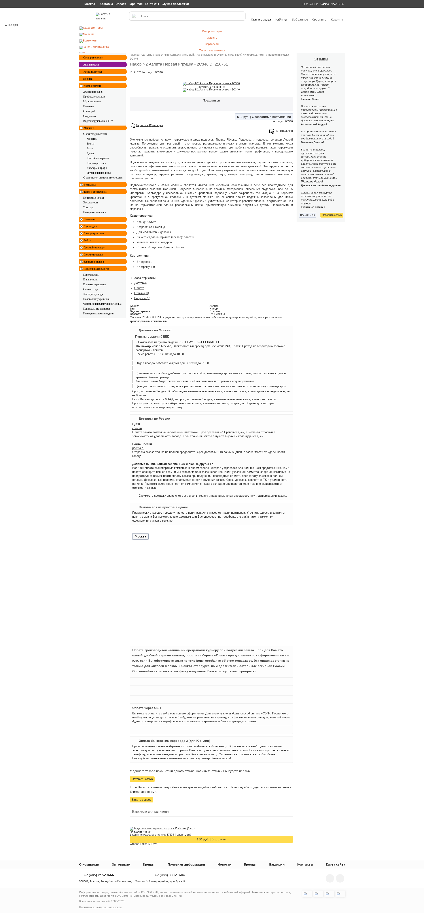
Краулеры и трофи (97, 167)
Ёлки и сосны (90, 279)
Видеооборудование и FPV (98, 120)
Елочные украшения (94, 284)
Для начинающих (92, 91)
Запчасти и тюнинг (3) (211, 87)
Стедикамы (89, 116)
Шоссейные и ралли (98, 158)
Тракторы (88, 207)
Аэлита (214, 306)
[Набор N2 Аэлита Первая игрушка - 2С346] (211, 83)
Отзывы (141, 293)
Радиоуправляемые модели (98, 313)
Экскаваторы (90, 202)
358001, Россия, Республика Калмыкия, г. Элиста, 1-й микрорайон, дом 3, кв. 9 (132, 881)
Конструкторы (91, 274)
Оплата (139, 288)
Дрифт (90, 153)
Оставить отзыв (142, 779)
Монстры (92, 138)
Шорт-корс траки (96, 163)
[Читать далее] (312, 181)
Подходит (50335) (141, 832)
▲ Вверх (11, 24)
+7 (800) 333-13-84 (169, 875)
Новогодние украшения (96, 299)
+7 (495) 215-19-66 (98, 875)
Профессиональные (94, 96)
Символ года (90, 289)
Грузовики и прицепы (99, 172)
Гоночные (88, 106)
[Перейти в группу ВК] (330, 878)
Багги (90, 148)
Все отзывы (307, 215)
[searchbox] (187, 16)
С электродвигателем (95, 133)
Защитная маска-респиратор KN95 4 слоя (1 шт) (160, 834)
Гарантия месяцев (149, 125)
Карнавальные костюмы (96, 308)
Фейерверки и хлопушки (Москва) (102, 303)
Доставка (140, 283)
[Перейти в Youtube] (340, 878)
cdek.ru (137, 428)
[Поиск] (134, 16)
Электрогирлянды (93, 294)
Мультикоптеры (92, 101)
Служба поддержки (175, 4)
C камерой (89, 111)
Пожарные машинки (94, 212)
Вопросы (142, 298)
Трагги (90, 143)
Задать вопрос (141, 799)
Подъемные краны (93, 197)
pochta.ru (138, 448)
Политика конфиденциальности (100, 907)
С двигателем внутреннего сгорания (103, 177)
